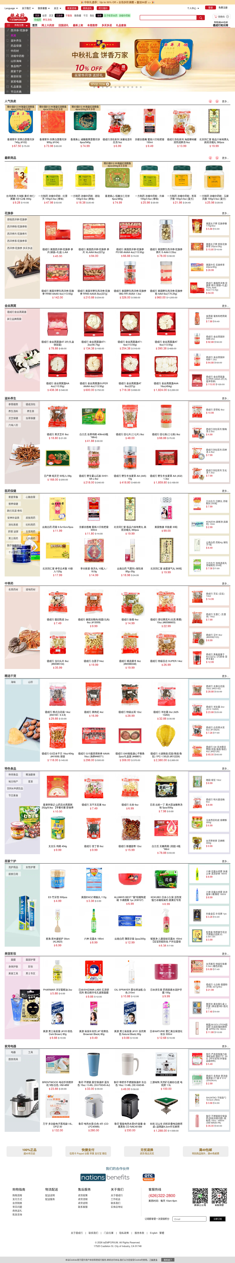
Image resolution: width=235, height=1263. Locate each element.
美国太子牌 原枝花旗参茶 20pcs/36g (216, 247)
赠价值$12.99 (14, 106)
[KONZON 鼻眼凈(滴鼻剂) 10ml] (197, 524)
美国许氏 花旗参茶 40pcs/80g (215, 267)
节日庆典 (16, 91)
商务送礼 (17, 1210)
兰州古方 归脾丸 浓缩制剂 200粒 (216, 504)
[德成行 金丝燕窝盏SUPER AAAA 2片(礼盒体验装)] (197, 380)
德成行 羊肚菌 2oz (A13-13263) (215, 709)
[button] (26, 26)
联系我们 (115, 1203)
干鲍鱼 (68, 15)
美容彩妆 (16, 76)
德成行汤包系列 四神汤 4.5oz (216, 452)
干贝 (85, 15)
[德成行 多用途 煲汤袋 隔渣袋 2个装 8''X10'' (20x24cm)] (197, 1079)
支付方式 (17, 1199)
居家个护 (16, 71)
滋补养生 (16, 40)
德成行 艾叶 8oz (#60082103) (214, 637)
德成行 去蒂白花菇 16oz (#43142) (215, 689)
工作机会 (115, 1199)
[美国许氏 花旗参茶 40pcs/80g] (197, 267)
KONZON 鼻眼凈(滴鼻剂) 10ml (217, 524)
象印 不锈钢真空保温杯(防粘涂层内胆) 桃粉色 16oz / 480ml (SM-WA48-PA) (216, 1120)
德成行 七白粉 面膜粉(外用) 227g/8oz (216, 987)
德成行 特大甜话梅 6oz (215, 802)
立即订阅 (217, 1218)
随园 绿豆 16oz (213, 781)
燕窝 (37, 15)
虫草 (44, 15)
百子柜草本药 (110, 15)
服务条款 (139, 1232)
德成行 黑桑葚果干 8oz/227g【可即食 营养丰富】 (216, 658)
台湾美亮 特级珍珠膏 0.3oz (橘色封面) (216, 966)
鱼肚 (92, 15)
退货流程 (83, 1199)
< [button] (210, 101)
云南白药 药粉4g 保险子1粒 (217, 545)
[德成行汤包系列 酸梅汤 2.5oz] (197, 431)
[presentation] (117, 60)
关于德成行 (117, 1195)
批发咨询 (17, 1214)
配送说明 (50, 1195)
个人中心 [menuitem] (191, 8)
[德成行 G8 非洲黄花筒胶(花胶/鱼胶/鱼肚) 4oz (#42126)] (197, 750)
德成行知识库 (220, 25)
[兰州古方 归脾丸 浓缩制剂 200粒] (197, 504)
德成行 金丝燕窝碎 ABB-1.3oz (215, 360)
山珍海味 (16, 61)
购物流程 (17, 1195)
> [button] (217, 101)
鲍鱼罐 (77, 15)
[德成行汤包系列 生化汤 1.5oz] (197, 473)
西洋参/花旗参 (19, 30)
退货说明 (83, 1203)
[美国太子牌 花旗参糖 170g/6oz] (197, 226)
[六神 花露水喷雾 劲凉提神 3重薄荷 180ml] (197, 894)
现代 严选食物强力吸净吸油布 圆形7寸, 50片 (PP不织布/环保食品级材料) (216, 1059)
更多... (225, 101)
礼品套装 (16, 86)
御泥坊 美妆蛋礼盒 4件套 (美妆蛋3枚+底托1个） (217, 1007)
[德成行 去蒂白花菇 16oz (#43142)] (197, 689)
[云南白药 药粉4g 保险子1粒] (197, 545)
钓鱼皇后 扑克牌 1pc (216, 915)
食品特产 (16, 66)
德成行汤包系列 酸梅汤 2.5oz (216, 432)
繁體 (161, 1232)
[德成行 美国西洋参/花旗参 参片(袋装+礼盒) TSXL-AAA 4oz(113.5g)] (197, 288)
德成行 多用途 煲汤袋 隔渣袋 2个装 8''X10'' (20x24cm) (216, 1079)
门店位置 (109, 1232)
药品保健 (16, 45)
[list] (84, 17)
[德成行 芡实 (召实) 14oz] (197, 596)
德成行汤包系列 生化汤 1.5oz (216, 473)
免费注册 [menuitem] (223, 7)
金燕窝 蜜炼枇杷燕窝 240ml (216, 318)
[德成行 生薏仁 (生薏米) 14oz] (197, 617)
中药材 (15, 51)
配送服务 (50, 1199)
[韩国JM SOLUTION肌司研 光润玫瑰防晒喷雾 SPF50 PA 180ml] (197, 1028)
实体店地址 (117, 1206)
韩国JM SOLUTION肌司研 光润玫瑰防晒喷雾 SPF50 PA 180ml (217, 1028)
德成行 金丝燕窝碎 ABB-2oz (215, 339)
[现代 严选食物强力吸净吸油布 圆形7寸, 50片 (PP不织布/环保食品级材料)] (197, 1059)
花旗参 (59, 15)
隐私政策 (124, 1232)
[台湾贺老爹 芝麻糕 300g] (197, 843)
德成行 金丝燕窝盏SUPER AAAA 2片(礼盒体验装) (216, 380)
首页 (34, 25)
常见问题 (17, 1206)
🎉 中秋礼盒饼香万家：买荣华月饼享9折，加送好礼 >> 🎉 (118, 2)
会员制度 (17, 1203)
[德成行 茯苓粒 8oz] (197, 411)
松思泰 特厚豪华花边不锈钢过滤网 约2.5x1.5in (216, 936)
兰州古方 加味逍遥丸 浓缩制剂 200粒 (216, 565)
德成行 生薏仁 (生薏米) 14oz (216, 617)
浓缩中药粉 (124, 15)
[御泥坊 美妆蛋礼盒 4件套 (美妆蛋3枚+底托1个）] (197, 1007)
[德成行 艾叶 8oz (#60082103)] (197, 637)
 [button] (28, 30)
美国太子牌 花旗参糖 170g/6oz (216, 226)
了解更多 (153, 1259)
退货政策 (83, 1195)
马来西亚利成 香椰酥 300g (216, 823)
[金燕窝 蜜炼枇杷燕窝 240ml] (197, 318)
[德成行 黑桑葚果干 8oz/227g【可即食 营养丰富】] (197, 658)
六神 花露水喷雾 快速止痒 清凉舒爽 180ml (216, 874)
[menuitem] (17, 8)
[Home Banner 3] (117, 60)
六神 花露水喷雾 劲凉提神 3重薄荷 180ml (216, 894)
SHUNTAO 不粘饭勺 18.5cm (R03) (216, 1100)
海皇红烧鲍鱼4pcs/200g (22, 108)
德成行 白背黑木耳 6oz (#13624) (215, 730)
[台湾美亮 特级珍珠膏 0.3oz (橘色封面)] (197, 966)
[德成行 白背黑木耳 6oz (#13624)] (197, 730)
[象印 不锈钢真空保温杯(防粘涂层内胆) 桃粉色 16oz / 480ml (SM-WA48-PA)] (197, 1121)
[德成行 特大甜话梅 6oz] (197, 802)
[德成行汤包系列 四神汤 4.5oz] (197, 452)
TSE (17, 17)
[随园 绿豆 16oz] (197, 781)
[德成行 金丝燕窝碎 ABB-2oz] (197, 339)
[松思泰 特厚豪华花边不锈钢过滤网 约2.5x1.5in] (197, 936)
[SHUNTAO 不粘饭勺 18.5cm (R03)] (197, 1100)
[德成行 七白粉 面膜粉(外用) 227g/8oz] (197, 987)
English (154, 1232)
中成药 (37, 19)
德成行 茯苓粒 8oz (215, 411)
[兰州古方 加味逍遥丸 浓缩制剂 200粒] (197, 565)
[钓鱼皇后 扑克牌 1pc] (197, 915)
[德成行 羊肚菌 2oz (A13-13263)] (197, 709)
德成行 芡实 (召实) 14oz (215, 596)
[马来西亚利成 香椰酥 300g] (197, 822)
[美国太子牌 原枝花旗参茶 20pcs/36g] (197, 246)
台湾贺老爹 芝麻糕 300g (215, 843)
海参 (99, 15)
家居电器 (16, 81)
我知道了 (168, 1259)
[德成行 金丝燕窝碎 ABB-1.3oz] (197, 360)
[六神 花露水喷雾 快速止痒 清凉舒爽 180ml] (197, 874)
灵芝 (51, 15)
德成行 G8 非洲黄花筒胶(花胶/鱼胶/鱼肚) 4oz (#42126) (216, 750)
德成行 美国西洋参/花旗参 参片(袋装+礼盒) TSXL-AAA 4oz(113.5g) (216, 288)
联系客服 (83, 1206)
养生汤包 (47, 19)
